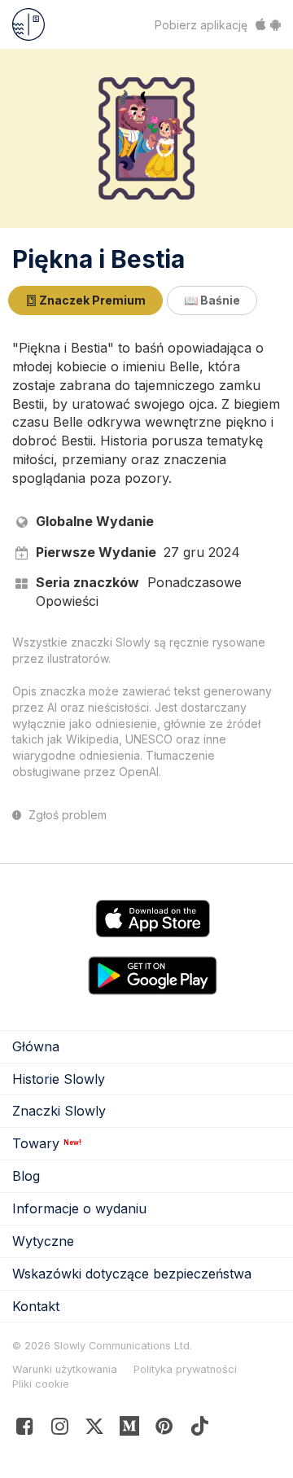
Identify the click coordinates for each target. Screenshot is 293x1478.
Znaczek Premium (91, 300)
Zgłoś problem (66, 815)
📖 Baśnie (212, 300)
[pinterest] (129, 1429)
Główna (35, 1046)
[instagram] (59, 1429)
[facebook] (24, 1429)
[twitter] (94, 1429)
